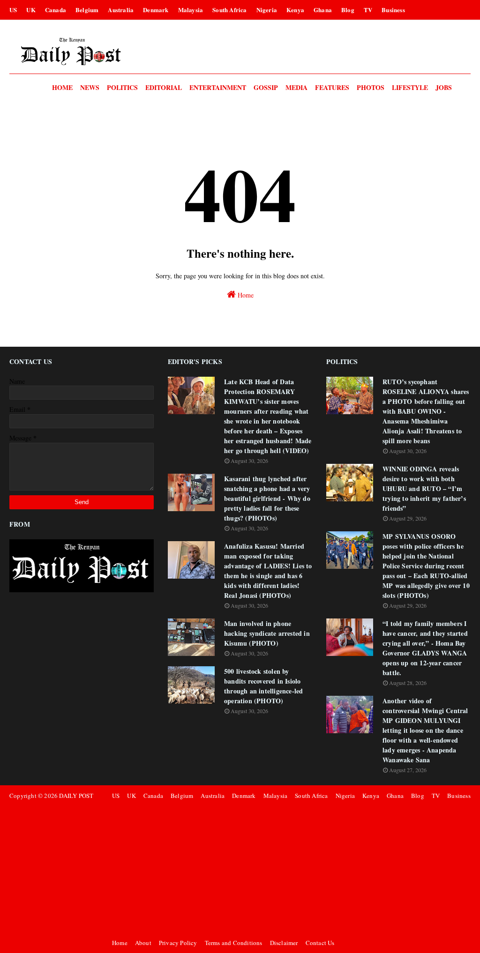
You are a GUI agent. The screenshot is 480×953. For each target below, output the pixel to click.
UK (30, 9)
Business (393, 9)
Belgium (86, 9)
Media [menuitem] (296, 87)
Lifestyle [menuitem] (410, 87)
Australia (121, 9)
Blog (347, 9)
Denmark (155, 9)
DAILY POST (76, 795)
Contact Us (320, 942)
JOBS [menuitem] (443, 87)
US (13, 9)
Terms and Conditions (233, 942)
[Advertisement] (290, 869)
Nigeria (266, 9)
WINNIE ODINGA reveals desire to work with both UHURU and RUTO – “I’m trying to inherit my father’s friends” (424, 488)
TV (368, 9)
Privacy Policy (178, 942)
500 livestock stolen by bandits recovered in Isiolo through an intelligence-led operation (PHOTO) (263, 686)
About (143, 942)
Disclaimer (284, 942)
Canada (55, 9)
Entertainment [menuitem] (217, 87)
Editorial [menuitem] (163, 87)
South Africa (229, 9)
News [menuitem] (89, 87)
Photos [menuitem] (370, 87)
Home (245, 294)
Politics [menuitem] (122, 87)
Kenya (295, 9)
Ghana (323, 9)
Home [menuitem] (62, 87)
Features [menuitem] (332, 87)
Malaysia (190, 9)
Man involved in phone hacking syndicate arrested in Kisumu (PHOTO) (267, 633)
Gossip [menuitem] (266, 87)
